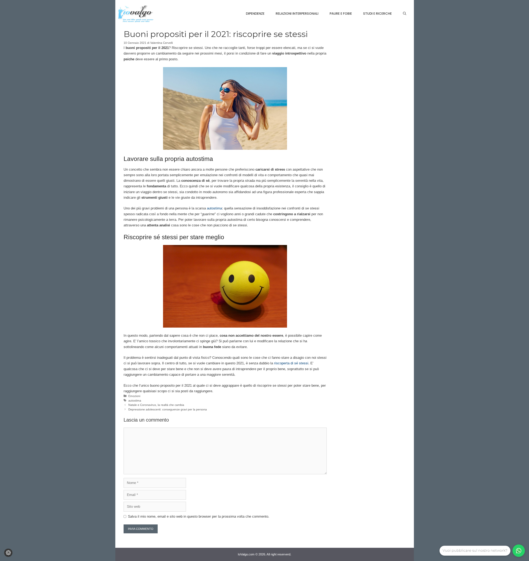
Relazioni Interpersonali (297, 13)
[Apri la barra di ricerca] (404, 13)
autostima (214, 208)
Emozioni (134, 396)
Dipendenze (255, 13)
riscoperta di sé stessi (291, 363)
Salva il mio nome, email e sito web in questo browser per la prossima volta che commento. (198, 516)
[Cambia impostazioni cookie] (8, 553)
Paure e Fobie (341, 13)
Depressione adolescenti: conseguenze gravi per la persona (167, 409)
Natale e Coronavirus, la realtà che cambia (156, 404)
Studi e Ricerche (377, 13)
